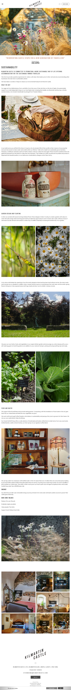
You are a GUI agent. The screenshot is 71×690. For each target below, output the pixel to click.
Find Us (35, 677)
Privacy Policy (35, 682)
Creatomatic (38, 685)
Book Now (65, 4)
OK (60, 688)
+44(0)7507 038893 (35, 670)
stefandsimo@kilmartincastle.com (35, 673)
